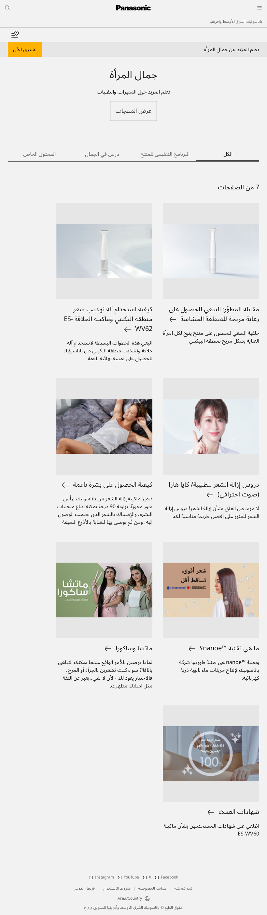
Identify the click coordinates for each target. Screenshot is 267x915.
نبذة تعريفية (183, 889)
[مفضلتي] (15, 35)
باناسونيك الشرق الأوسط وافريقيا (236, 22)
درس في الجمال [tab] (102, 154)
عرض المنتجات (133, 111)
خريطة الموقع (85, 889)
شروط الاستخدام (117, 889)
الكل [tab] (227, 154)
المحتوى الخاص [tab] (39, 154)
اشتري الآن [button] (24, 49)
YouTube (131, 877)
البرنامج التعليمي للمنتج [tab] (165, 154)
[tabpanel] (133, 515)
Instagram (104, 877)
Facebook (169, 877)
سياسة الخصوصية (152, 889)
